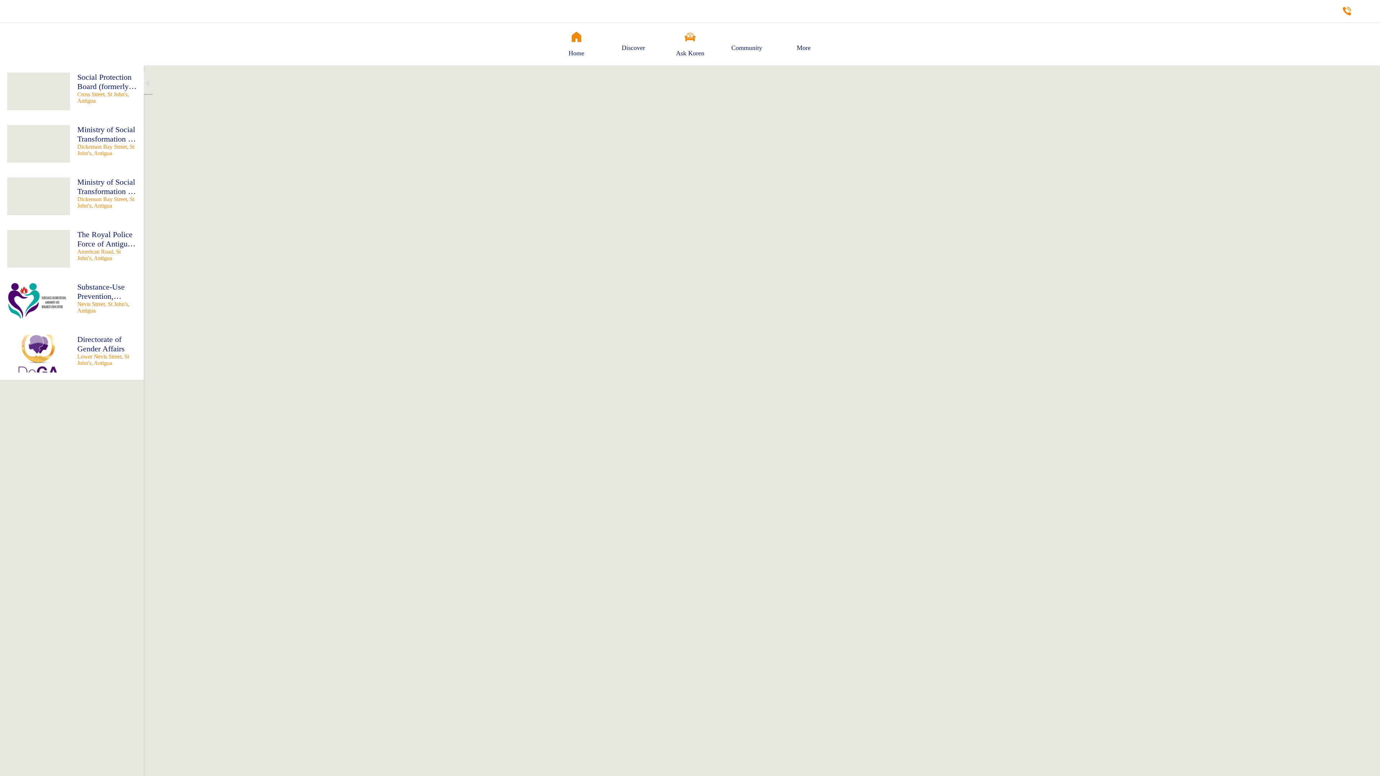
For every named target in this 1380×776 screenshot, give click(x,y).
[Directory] (1347, 11)
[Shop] (1365, 11)
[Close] (14, 11)
